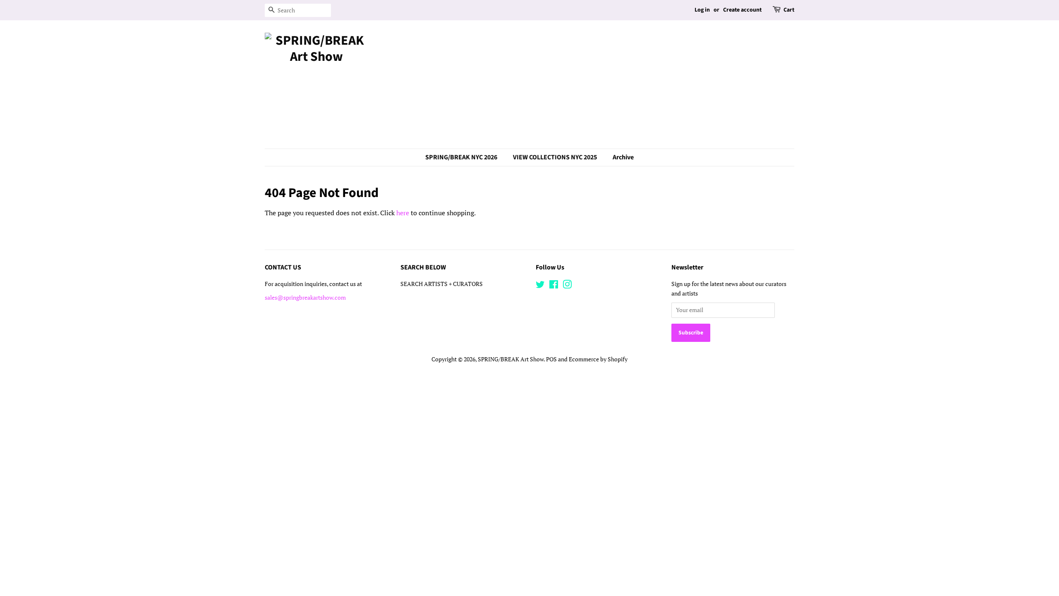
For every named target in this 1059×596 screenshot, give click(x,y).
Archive (623, 157)
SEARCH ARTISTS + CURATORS (441, 284)
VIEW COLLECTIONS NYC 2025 (555, 157)
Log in (702, 10)
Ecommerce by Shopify (598, 359)
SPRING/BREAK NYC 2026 (461, 157)
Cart (788, 10)
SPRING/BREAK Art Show (511, 359)
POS (551, 359)
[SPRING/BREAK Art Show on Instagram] (567, 286)
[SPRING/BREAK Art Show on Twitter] (540, 286)
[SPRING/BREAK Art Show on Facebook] (553, 286)
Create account (742, 10)
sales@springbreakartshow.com (305, 297)
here (402, 212)
